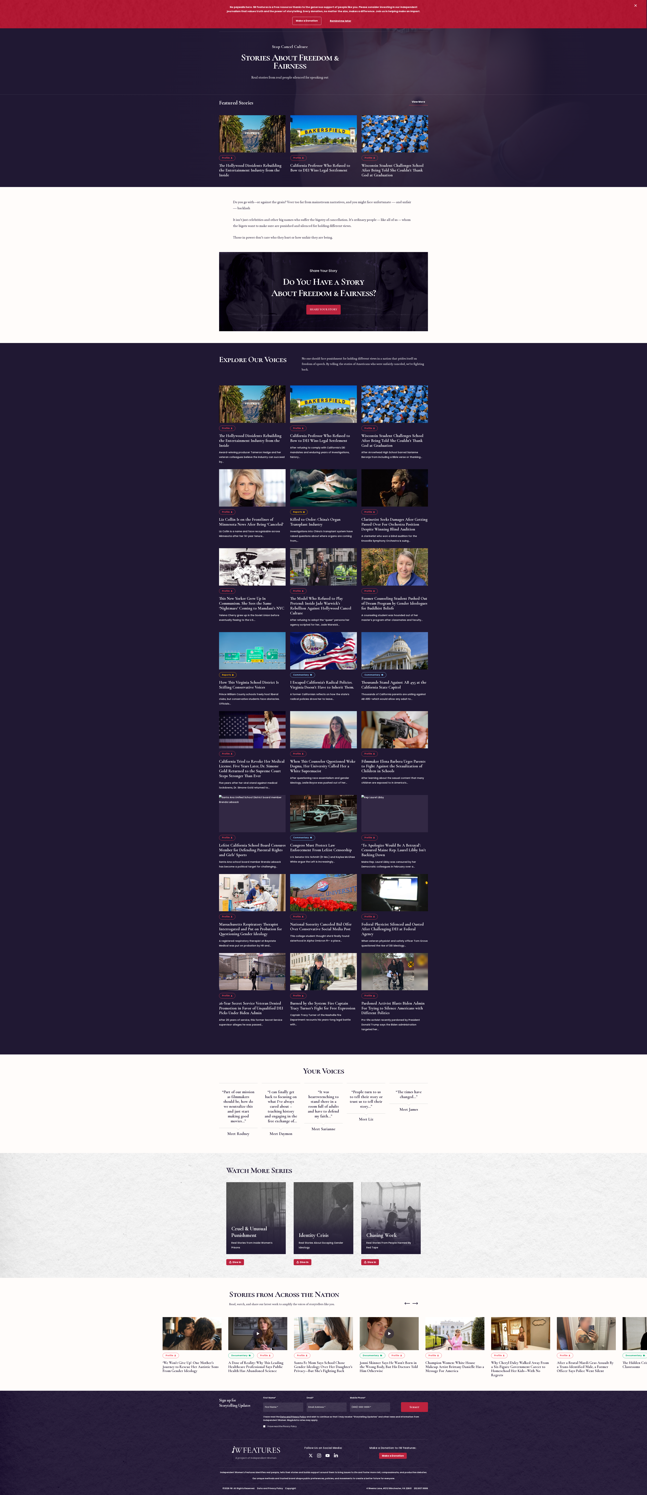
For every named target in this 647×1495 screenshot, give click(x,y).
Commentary (301, 674)
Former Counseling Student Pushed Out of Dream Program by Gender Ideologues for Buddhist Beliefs (394, 603)
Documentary (239, 1355)
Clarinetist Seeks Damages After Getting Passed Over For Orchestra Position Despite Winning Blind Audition (394, 524)
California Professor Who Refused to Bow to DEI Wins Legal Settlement (320, 168)
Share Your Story (323, 309)
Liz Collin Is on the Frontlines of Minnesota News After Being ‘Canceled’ (251, 522)
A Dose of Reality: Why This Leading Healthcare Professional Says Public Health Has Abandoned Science (255, 1367)
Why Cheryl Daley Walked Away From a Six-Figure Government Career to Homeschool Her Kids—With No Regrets (520, 1369)
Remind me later (340, 21)
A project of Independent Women (255, 1458)
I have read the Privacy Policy (282, 1426)
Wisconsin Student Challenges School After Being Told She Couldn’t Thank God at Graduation (393, 170)
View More (418, 101)
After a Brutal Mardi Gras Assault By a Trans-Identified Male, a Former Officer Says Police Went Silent (585, 1367)
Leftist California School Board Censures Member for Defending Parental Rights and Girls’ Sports (252, 850)
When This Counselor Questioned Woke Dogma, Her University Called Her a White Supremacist (322, 766)
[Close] (635, 5)
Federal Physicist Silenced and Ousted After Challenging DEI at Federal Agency (392, 929)
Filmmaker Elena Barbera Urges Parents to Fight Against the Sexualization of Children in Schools (393, 766)
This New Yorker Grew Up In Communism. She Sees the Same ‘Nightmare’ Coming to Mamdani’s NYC (251, 603)
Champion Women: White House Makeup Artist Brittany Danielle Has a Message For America (454, 1367)
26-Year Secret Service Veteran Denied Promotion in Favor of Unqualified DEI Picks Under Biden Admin (251, 1008)
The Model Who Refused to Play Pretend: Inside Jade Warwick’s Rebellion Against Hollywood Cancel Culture (320, 605)
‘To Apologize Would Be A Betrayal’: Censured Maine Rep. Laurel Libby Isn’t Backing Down (393, 850)
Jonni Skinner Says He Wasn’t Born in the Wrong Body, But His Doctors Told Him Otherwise (389, 1367)
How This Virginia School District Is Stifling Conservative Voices (249, 685)
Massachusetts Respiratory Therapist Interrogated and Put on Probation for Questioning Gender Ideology (250, 929)
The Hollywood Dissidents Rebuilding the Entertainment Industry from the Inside (250, 170)
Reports (297, 511)
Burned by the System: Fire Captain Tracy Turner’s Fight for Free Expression (322, 1006)
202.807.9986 (421, 1488)
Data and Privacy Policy (293, 1416)
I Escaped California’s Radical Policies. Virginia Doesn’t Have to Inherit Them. (322, 685)
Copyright (290, 1488)
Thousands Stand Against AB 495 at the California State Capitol (393, 685)
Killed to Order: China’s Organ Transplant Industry (315, 522)
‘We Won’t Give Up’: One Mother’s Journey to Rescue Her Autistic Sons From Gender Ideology (191, 1367)
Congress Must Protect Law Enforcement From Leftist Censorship (321, 847)
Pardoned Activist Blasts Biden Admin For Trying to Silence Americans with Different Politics (393, 1008)
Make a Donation (307, 20)
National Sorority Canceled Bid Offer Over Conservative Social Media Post (321, 927)
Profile (226, 157)
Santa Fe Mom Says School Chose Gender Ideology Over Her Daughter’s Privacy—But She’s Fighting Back (323, 1367)
